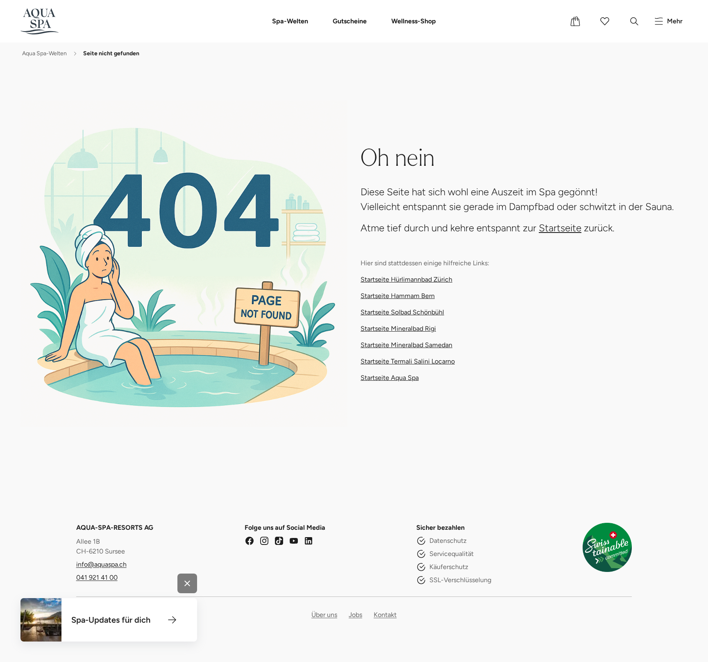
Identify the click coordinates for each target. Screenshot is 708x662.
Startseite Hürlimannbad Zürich (406, 279)
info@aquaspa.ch (101, 564)
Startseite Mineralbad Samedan (406, 345)
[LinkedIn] (308, 541)
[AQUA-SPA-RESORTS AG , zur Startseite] (51, 21)
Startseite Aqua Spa (390, 378)
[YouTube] (294, 541)
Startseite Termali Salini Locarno (408, 361)
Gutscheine (350, 21)
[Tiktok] (279, 541)
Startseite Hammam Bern (398, 296)
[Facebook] (249, 541)
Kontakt (385, 615)
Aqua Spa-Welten (44, 53)
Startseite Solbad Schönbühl (402, 312)
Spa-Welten (290, 21)
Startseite (560, 228)
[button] (172, 620)
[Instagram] (264, 541)
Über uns (324, 615)
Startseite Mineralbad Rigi (398, 328)
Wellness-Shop (413, 21)
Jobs (355, 615)
